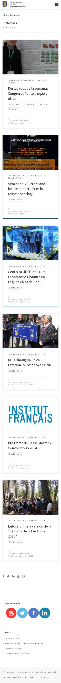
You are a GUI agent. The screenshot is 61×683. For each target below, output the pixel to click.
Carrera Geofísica (12, 638)
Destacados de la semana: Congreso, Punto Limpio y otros (28, 93)
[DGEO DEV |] (14, 4)
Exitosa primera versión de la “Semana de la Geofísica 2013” (29, 531)
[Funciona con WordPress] (16, 677)
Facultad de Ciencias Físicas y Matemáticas (24, 643)
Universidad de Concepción (17, 653)
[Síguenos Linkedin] (13, 576)
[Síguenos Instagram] (23, 576)
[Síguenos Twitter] (8, 576)
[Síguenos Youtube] (18, 576)
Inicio (5, 15)
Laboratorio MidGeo (13, 648)
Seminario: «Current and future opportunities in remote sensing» (26, 189)
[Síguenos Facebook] (3, 576)
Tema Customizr (42, 677)
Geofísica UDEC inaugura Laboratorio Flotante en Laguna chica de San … (26, 277)
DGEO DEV (16, 672)
